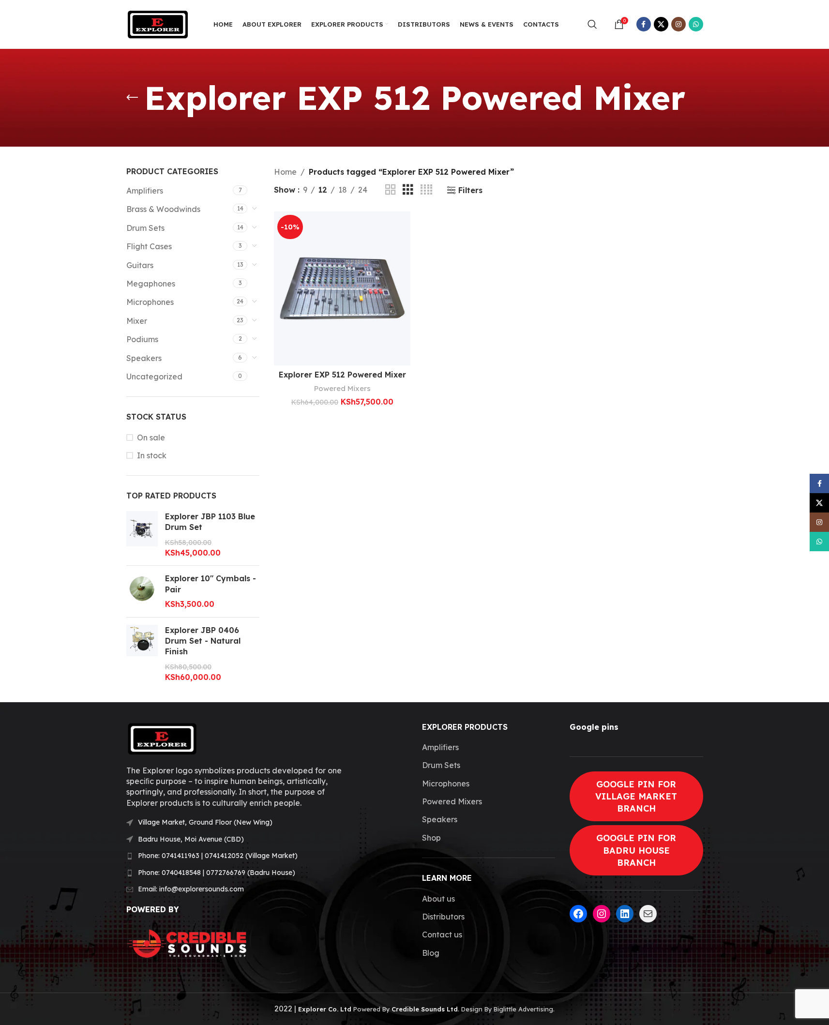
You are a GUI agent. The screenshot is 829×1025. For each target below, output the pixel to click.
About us (438, 899)
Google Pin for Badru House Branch (636, 850)
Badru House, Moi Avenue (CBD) (191, 839)
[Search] (592, 24)
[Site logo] (157, 23)
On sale (151, 437)
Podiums (142, 339)
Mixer (136, 321)
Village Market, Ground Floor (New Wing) (205, 822)
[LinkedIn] (624, 913)
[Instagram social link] (678, 24)
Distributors (443, 916)
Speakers (144, 358)
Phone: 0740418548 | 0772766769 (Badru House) (216, 872)
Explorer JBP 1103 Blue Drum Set (210, 522)
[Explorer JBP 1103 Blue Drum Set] (142, 534)
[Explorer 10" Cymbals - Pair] (142, 591)
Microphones (150, 302)
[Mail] (648, 913)
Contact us (442, 934)
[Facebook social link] (643, 24)
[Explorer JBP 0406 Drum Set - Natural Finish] (142, 654)
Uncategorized (154, 376)
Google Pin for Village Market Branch (636, 796)
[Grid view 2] (390, 190)
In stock (151, 455)
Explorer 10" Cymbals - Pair (210, 583)
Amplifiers (144, 191)
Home (285, 172)
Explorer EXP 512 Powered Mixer (342, 374)
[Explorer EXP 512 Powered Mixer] (342, 288)
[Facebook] (578, 913)
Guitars (139, 265)
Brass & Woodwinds (163, 209)
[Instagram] (601, 913)
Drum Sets (145, 228)
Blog (430, 953)
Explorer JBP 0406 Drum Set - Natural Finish (203, 641)
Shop (431, 838)
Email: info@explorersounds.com (191, 889)
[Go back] (132, 97)
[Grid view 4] (426, 190)
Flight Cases (149, 246)
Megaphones (150, 283)
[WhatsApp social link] (696, 24)
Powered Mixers (342, 388)
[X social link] (661, 24)
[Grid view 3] (408, 190)
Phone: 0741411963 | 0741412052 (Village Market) (218, 855)
